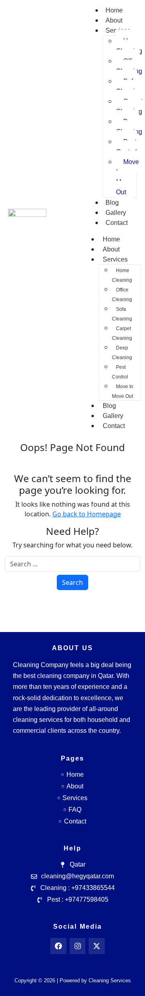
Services (115, 259)
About (114, 20)
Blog (112, 202)
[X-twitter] (97, 946)
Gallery (116, 212)
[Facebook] (58, 946)
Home (114, 10)
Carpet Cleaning (122, 333)
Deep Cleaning (122, 352)
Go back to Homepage (86, 513)
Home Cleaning (122, 275)
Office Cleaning (122, 294)
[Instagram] (78, 946)
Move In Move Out (127, 176)
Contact (117, 222)
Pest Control (126, 146)
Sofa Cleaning (122, 314)
